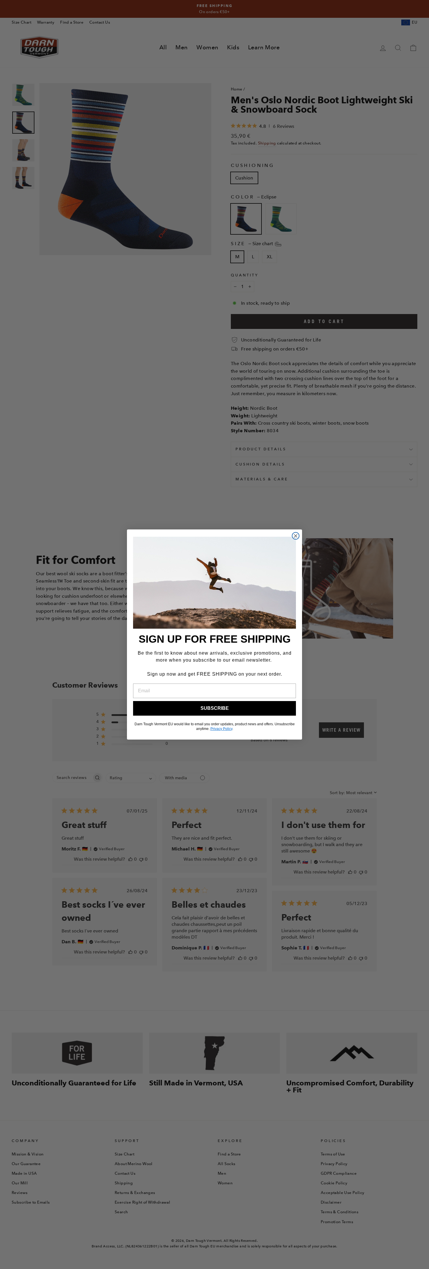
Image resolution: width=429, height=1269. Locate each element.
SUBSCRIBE (214, 708)
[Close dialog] (295, 535)
